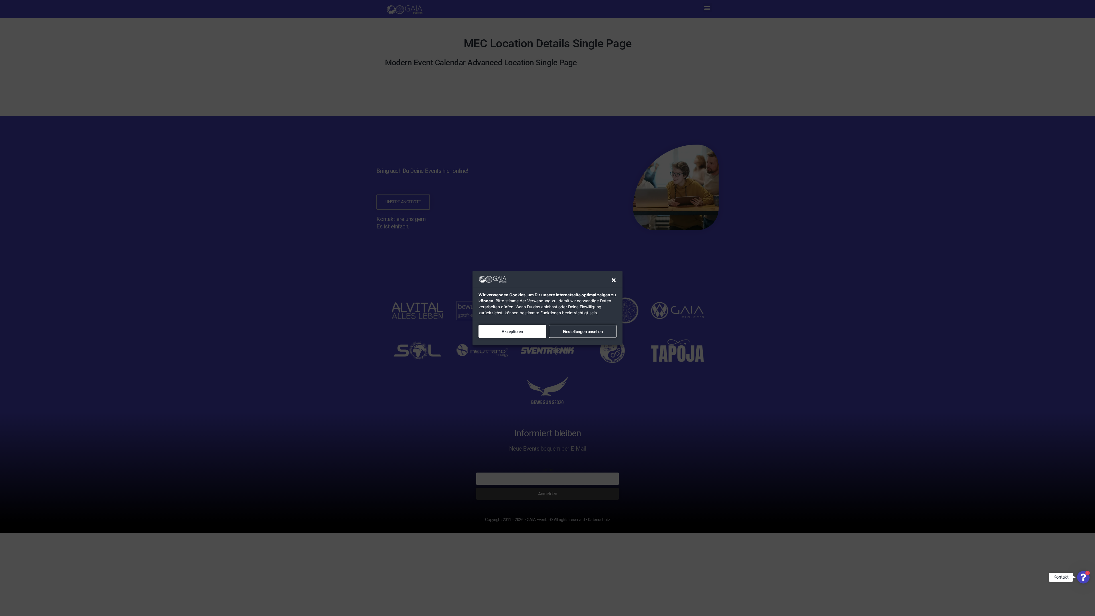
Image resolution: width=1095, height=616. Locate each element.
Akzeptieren (512, 331)
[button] (614, 280)
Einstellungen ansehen (583, 331)
